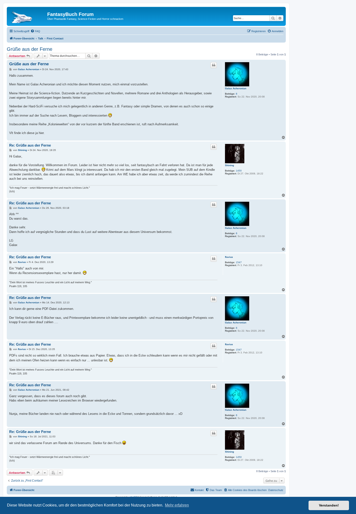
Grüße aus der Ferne (29, 49)
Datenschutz (275, 490)
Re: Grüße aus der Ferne (30, 145)
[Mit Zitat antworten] (213, 65)
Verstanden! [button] (329, 505)
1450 (239, 170)
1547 (239, 262)
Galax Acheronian (235, 88)
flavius (229, 257)
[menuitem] (35, 31)
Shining (229, 165)
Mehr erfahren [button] (177, 505)
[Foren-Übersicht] (27, 15)
